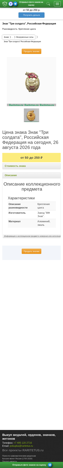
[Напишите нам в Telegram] (15, 3)
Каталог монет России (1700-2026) (17, 459)
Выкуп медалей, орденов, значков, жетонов (29, 436)
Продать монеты (9, 461)
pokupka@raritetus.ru (21, 446)
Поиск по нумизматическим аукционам (19, 456)
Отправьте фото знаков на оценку (31, 3)
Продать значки (31, 51)
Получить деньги (31, 15)
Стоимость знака (15, 166)
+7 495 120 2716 (23, 443)
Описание (11, 175)
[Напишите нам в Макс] (10, 3)
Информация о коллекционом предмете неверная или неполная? (33, 236)
